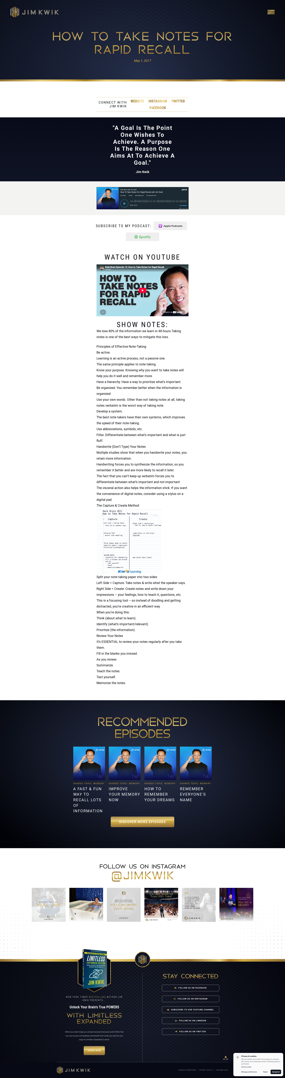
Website (137, 101)
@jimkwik (142, 876)
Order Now (94, 1050)
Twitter (178, 101)
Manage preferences (249, 1072)
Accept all (276, 1072)
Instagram (157, 101)
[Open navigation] (271, 12)
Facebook (158, 108)
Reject (265, 1072)
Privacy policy (246, 1067)
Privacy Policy (206, 1070)
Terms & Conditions (187, 1070)
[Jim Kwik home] (74, 1070)
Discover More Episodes (142, 822)
